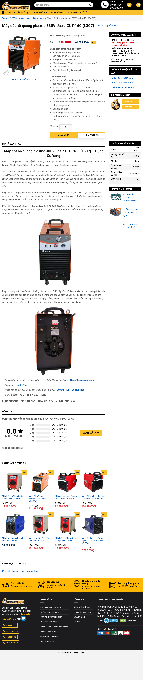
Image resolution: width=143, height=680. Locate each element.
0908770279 (116, 1)
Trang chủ (6, 18)
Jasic (83, 35)
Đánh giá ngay (91, 432)
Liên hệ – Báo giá (47, 641)
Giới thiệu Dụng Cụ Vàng (50, 607)
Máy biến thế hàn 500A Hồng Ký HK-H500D (39, 539)
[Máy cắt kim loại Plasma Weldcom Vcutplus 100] (93, 482)
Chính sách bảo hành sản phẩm (54, 627)
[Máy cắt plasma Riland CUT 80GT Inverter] (14, 524)
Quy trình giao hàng (48, 622)
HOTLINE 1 (11, 625)
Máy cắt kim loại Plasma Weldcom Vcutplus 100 (93, 497)
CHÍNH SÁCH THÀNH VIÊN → (124, 87)
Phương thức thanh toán (51, 617)
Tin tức (77, 622)
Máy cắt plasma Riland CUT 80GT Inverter (12, 539)
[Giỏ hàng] (138, 5)
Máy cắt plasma (39, 18)
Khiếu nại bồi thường (49, 637)
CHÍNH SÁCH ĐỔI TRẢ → (122, 78)
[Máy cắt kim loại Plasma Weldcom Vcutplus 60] (67, 482)
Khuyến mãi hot (40, 12)
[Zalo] (23, 618)
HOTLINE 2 (11, 637)
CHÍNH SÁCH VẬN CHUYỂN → (124, 83)
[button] (16, 12)
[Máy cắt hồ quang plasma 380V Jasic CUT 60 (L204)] (40, 482)
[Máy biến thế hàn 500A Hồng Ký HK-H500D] (40, 524)
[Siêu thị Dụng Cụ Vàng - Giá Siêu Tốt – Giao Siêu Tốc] (16, 5)
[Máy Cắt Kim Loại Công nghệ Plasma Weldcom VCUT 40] (93, 524)
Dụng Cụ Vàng (21, 385)
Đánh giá (102, 25)
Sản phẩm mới (58, 12)
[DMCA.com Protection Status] (128, 620)
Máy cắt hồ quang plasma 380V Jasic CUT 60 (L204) (39, 499)
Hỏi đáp (112, 25)
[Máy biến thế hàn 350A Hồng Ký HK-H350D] (14, 482)
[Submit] (90, 5)
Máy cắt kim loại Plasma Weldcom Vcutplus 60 (66, 497)
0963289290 (116, 8)
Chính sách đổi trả (48, 632)
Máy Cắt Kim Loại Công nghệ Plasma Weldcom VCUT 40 (92, 541)
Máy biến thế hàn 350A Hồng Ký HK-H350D (12, 497)
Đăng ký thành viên (82, 607)
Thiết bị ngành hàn (21, 18)
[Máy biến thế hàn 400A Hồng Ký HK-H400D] (67, 524)
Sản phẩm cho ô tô (77, 12)
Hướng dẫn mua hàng (49, 612)
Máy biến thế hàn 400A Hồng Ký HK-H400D (65, 539)
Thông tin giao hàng (82, 612)
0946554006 (116, 4)
